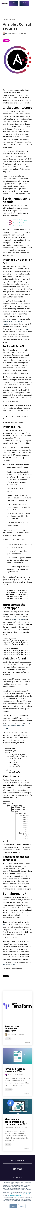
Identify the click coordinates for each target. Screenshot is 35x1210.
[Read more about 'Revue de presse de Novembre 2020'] (17, 1056)
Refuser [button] (22, 1206)
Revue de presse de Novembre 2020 (15, 1070)
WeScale (11, 1075)
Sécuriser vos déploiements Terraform (12, 1028)
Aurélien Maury (11, 33)
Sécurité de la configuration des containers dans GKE (16, 1122)
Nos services (16, 1161)
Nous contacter (24, 3)
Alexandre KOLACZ (11, 1128)
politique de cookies (26, 1194)
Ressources (16, 1169)
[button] (32, 2)
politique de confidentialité (14, 1195)
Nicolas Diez (12, 1034)
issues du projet (9, 964)
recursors (25, 329)
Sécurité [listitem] (8, 1039)
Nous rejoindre (14, 3)
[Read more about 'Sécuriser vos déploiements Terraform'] (17, 1006)
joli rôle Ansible (18, 619)
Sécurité (6, 41)
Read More (27, 1043)
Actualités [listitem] (9, 1089)
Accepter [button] (13, 1206)
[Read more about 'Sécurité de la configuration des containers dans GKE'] (17, 1106)
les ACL (5, 924)
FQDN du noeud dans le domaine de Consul (17, 725)
